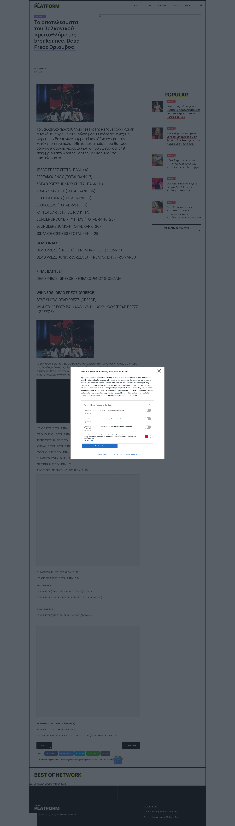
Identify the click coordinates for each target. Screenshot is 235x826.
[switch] (148, 410)
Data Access (117, 454)
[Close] (160, 371)
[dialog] (117, 413)
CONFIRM (99, 446)
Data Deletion (103, 454)
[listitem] (117, 405)
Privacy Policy (131, 454)
